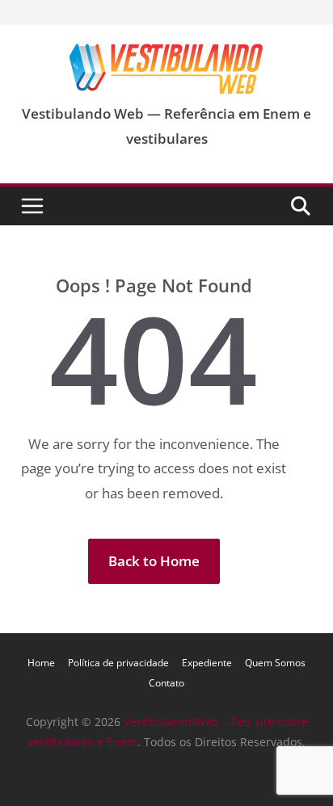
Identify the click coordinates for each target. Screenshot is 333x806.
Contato (166, 683)
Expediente (207, 663)
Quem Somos (275, 663)
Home (41, 663)
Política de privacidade (118, 663)
